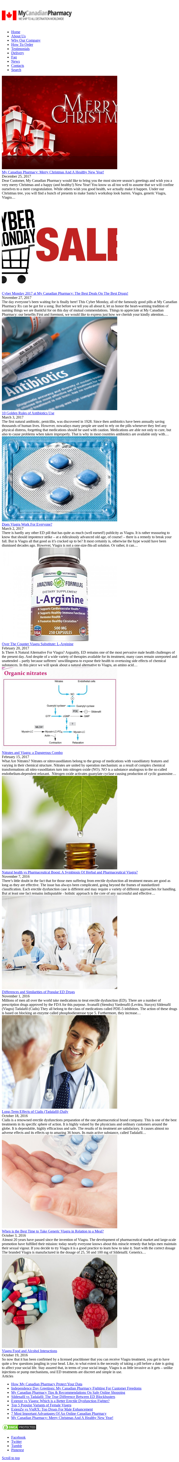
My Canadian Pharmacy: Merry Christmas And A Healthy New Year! (53, 172)
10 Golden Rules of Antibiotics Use (28, 413)
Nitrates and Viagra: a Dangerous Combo (32, 753)
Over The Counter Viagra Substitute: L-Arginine (37, 644)
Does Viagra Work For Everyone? (27, 524)
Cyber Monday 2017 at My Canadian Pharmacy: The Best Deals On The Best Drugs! (65, 293)
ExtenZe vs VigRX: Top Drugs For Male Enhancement (52, 1409)
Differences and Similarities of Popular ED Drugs (38, 992)
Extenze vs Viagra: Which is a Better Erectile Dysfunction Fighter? (60, 1401)
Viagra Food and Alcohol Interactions (29, 1351)
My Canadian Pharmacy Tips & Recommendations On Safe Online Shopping (68, 1392)
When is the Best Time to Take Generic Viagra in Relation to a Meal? (53, 1231)
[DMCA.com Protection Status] (19, 1429)
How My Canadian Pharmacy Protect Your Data (46, 1384)
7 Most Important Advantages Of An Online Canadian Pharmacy (59, 1413)
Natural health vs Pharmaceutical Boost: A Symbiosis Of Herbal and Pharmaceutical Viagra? (70, 872)
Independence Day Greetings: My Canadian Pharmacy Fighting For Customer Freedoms (76, 1388)
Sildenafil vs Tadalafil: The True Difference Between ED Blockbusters (63, 1397)
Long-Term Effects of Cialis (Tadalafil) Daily (35, 1112)
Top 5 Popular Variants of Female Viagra (41, 1405)
